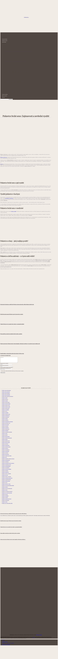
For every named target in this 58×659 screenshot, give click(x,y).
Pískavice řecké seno (3, 157)
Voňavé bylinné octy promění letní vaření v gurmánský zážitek (15, 71)
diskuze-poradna (5, 94)
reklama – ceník (4, 641)
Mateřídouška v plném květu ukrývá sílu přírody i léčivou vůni (12, 353)
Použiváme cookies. (39, 634)
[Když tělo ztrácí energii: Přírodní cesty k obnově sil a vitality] (9, 59)
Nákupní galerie (4, 40)
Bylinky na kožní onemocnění (7, 437)
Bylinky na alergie (5, 399)
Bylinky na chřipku (5, 412)
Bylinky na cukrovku (5, 417)
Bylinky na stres (4, 482)
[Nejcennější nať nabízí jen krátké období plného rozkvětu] (9, 79)
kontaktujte (33, 637)
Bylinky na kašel (5, 434)
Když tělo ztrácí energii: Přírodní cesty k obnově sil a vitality (15, 61)
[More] (28, 120)
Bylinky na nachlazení (5, 449)
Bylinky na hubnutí (5, 430)
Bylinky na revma (5, 475)
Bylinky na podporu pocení (6, 464)
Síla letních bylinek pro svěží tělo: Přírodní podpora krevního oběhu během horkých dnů (17, 304)
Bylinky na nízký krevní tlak (6, 455)
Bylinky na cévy (4, 411)
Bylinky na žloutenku (5, 500)
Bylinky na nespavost (5, 454)
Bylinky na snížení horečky (6, 479)
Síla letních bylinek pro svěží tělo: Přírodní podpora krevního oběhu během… (18, 51)
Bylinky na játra (4, 433)
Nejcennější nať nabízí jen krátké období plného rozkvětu (14, 81)
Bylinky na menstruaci (5, 445)
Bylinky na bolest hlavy (6, 402)
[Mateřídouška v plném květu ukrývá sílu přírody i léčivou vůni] (5, 351)
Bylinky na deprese (5, 420)
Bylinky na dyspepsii (5, 424)
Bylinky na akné (4, 397)
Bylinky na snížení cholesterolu (7, 478)
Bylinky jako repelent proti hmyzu (7, 396)
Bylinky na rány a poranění (6, 473)
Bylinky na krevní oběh (6, 442)
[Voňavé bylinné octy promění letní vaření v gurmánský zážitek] (9, 69)
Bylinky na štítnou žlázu (6, 481)
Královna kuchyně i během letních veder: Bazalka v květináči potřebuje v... (13, 539)
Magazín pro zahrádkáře (6, 644)
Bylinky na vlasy (5, 489)
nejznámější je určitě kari (9, 198)
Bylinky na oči (4, 457)
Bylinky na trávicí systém (6, 483)
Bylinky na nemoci (5, 452)
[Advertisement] (29, 25)
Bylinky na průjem (5, 470)
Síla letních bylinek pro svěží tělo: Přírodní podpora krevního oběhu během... (13, 513)
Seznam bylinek (4, 39)
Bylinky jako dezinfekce (6, 393)
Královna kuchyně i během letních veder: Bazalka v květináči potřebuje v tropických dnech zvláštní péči (20, 343)
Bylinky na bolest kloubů (6, 403)
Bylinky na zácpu (5, 494)
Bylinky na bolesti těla (5, 408)
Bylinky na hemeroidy (5, 429)
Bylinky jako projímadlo (6, 394)
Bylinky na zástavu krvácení (6, 498)
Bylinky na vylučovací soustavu (7, 491)
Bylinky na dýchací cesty (6, 423)
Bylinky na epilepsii (5, 427)
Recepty (3, 97)
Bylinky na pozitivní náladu (6, 469)
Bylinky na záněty (5, 497)
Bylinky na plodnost (5, 461)
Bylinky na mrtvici (5, 448)
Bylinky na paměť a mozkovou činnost (8, 458)
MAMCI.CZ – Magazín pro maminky (8, 643)
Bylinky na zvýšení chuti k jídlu (7, 503)
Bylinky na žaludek (5, 495)
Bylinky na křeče (5, 439)
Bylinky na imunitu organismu (7, 432)
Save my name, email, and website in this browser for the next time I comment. (12, 370)
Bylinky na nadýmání (5, 451)
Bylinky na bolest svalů (6, 405)
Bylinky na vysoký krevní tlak (7, 492)
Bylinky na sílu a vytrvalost (6, 476)
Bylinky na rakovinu (5, 472)
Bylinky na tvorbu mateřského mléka (8, 485)
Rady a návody (4, 95)
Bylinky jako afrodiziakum (6, 390)
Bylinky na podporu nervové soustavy (8, 463)
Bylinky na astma (5, 400)
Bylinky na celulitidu (5, 409)
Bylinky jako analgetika (6, 391)
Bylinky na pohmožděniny (6, 466)
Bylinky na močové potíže (6, 446)
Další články (4, 42)
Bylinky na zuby (4, 501)
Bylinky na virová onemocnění (7, 488)
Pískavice (1, 164)
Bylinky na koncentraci (6, 436)
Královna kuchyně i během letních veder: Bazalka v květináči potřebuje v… (18, 91)
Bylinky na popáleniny (5, 467)
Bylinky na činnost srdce (6, 414)
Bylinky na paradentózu (6, 460)
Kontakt (3, 640)
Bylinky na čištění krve (6, 415)
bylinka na (13, 211)
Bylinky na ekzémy (5, 426)
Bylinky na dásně (5, 418)
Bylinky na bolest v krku (6, 406)
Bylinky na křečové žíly (6, 440)
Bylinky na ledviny (5, 443)
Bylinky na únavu (5, 486)
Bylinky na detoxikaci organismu (7, 421)
